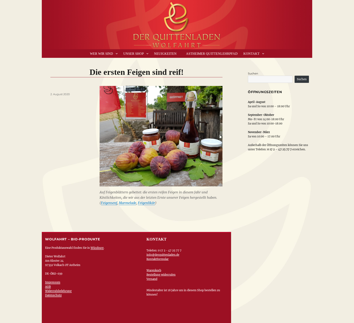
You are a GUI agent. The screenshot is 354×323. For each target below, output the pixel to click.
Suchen (253, 73)
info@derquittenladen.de (162, 255)
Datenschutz (53, 295)
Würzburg (97, 248)
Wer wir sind (101, 53)
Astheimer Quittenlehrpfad (212, 53)
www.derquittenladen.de (177, 23)
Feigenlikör (146, 203)
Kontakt (251, 53)
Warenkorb (153, 270)
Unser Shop (133, 53)
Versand (151, 279)
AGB (48, 286)
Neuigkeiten (165, 53)
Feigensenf (109, 203)
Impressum (52, 282)
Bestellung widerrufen (161, 274)
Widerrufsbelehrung (58, 291)
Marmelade (127, 203)
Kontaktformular (157, 259)
